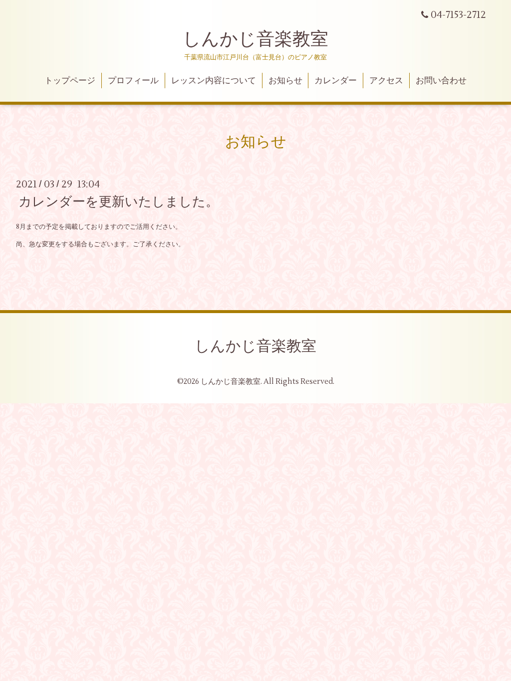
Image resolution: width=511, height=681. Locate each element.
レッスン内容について (213, 80)
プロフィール (133, 80)
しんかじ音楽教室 (255, 39)
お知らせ (285, 80)
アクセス (386, 80)
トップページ (69, 80)
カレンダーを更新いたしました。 (118, 201)
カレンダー (335, 80)
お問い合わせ (441, 80)
